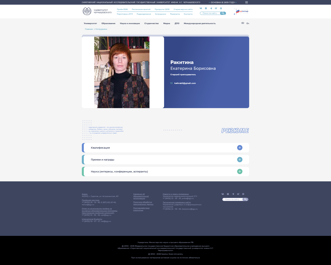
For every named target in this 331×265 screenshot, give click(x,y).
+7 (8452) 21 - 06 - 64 (172, 209)
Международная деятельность (200, 23)
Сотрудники (160, 14)
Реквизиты (175, 14)
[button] (234, 8)
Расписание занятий (141, 9)
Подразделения (144, 14)
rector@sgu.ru (88, 204)
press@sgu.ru (188, 198)
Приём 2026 (122, 9)
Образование (108, 23)
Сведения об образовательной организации (141, 196)
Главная (89, 29)
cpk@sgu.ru (106, 215)
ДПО (177, 23)
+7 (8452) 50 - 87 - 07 (91, 221)
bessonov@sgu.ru (189, 209)
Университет (90, 23)
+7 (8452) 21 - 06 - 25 (172, 198)
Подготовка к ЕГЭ (125, 14)
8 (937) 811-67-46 (108, 202)
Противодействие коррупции (141, 209)
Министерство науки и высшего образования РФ (171, 242)
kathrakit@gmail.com (185, 83)
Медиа (166, 23)
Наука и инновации (130, 23)
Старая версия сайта (183, 9)
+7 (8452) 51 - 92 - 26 (91, 215)
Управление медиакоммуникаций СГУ (180, 196)
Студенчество (151, 23)
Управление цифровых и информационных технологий (182, 205)
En (248, 23)
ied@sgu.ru (106, 221)
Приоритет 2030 (162, 9)
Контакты (188, 14)
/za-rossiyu (242, 11)
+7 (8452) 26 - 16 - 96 (91, 202)
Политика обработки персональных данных (143, 203)
